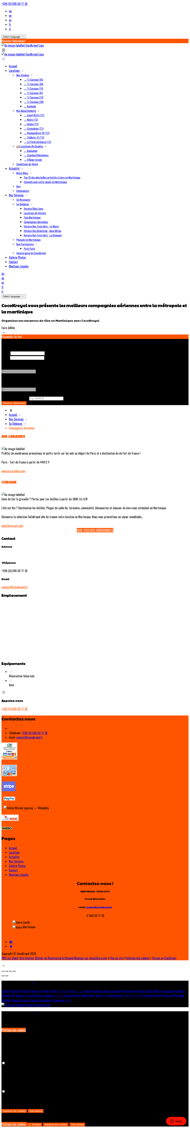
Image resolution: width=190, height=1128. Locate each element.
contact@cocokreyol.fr (14, 587)
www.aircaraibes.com (13, 471)
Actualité (14, 857)
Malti (157, 991)
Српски (25, 1000)
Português (148, 995)
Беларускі (179, 991)
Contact (13, 870)
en (10, 15)
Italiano (44, 991)
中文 (68, 1000)
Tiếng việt (168, 995)
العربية (80, 991)
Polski (158, 995)
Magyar (20, 995)
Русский (179, 995)
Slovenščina (45, 1000)
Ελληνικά (63, 991)
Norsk (77, 995)
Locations (14, 852)
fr (10, 24)
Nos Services (16, 861)
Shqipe (34, 1000)
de (10, 11)
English (16, 991)
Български (167, 991)
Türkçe (99, 995)
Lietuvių (106, 991)
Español (25, 991)
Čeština (5, 995)
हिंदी (13, 995)
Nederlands (88, 995)
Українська (116, 995)
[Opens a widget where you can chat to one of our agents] (176, 1121)
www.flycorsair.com (12, 526)
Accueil (13, 848)
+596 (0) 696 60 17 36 (14, 3)
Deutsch (6, 991)
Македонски (128, 991)
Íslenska (69, 995)
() (14, 398)
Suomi (88, 991)
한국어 (137, 995)
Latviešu (115, 991)
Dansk (52, 991)
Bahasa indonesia (45, 995)
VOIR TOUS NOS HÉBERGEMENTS (95, 530)
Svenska (15, 1000)
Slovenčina (58, 1000)
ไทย (106, 995)
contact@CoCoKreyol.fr (99, 907)
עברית (60, 995)
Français (34, 991)
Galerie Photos (17, 866)
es (10, 20)
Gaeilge (97, 991)
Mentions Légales (19, 874)
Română (6, 1000)
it (10, 29)
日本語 (127, 995)
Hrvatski (30, 995)
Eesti (72, 991)
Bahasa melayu (144, 991)
